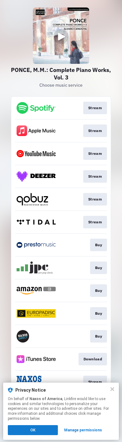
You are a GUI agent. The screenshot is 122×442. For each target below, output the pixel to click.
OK (32, 430)
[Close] (112, 389)
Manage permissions (83, 430)
